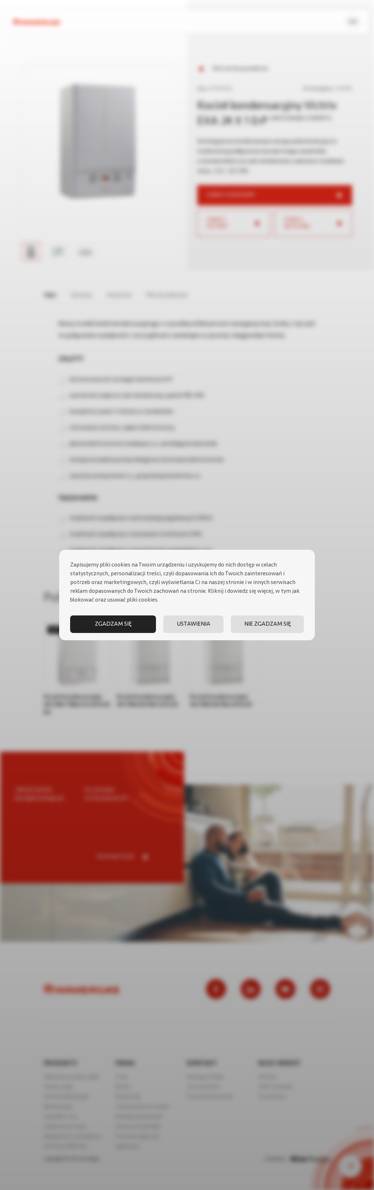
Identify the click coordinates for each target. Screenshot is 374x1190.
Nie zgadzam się (267, 624)
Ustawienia (193, 624)
